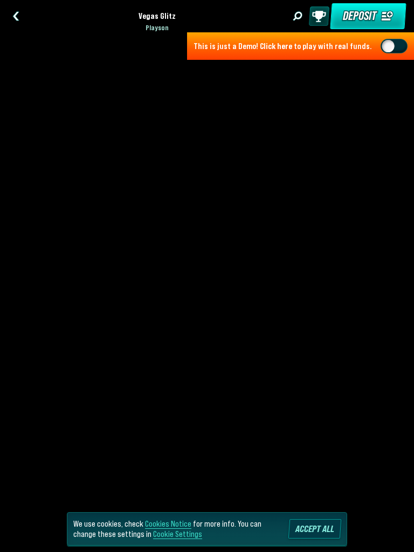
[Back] (16, 16)
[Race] (319, 16)
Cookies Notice (168, 523)
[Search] (297, 16)
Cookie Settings (177, 534)
